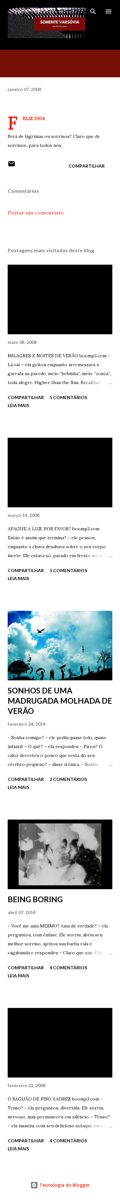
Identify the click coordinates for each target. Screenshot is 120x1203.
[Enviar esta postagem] (11, 166)
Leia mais (18, 405)
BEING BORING (35, 899)
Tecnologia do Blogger (64, 1185)
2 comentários (68, 779)
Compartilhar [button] (86, 166)
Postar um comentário (36, 212)
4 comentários (68, 967)
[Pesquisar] (93, 11)
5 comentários (68, 397)
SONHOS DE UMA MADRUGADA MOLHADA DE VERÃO (60, 700)
